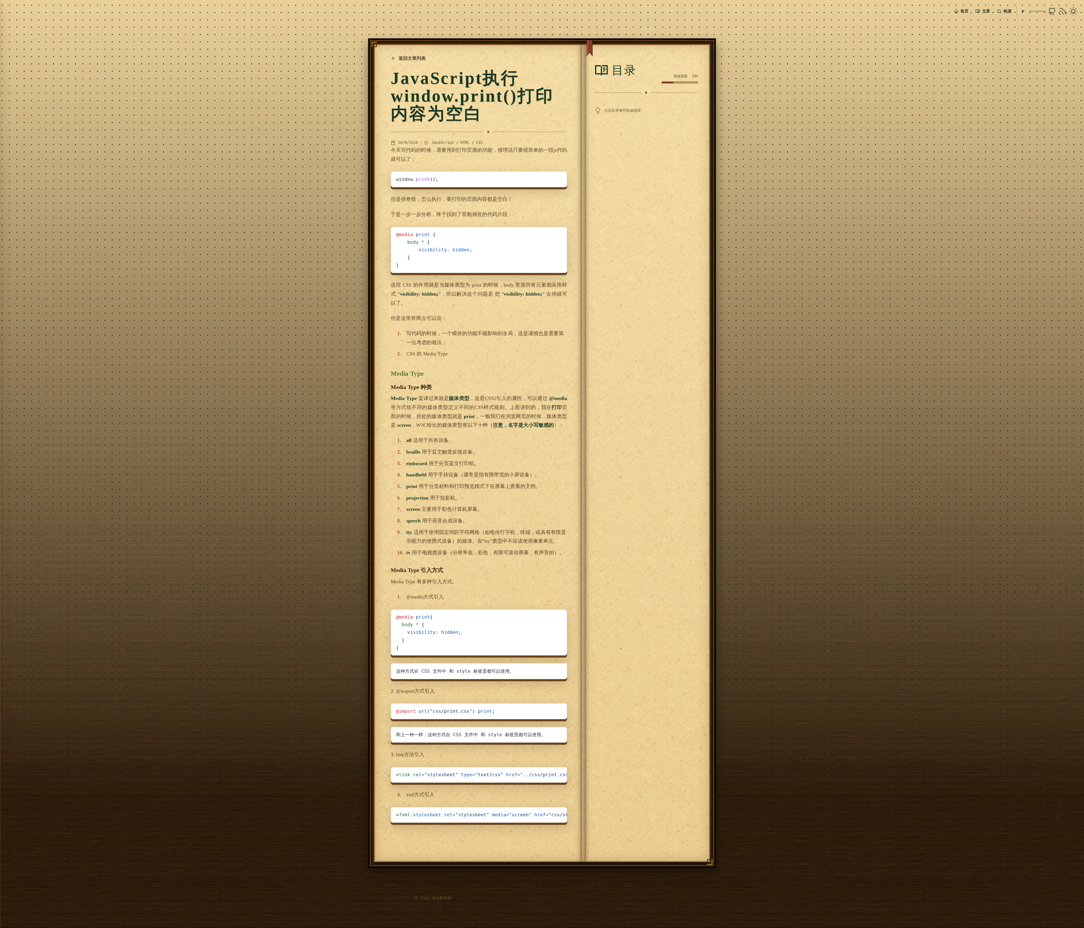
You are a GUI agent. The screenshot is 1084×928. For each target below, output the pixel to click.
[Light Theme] (1073, 11)
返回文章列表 (412, 58)
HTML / (467, 142)
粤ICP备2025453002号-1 (390, 898)
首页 (964, 11)
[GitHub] (1052, 11)
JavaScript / (444, 142)
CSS (479, 142)
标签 (1008, 11)
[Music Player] (1023, 11)
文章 (986, 11)
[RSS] (1062, 11)
